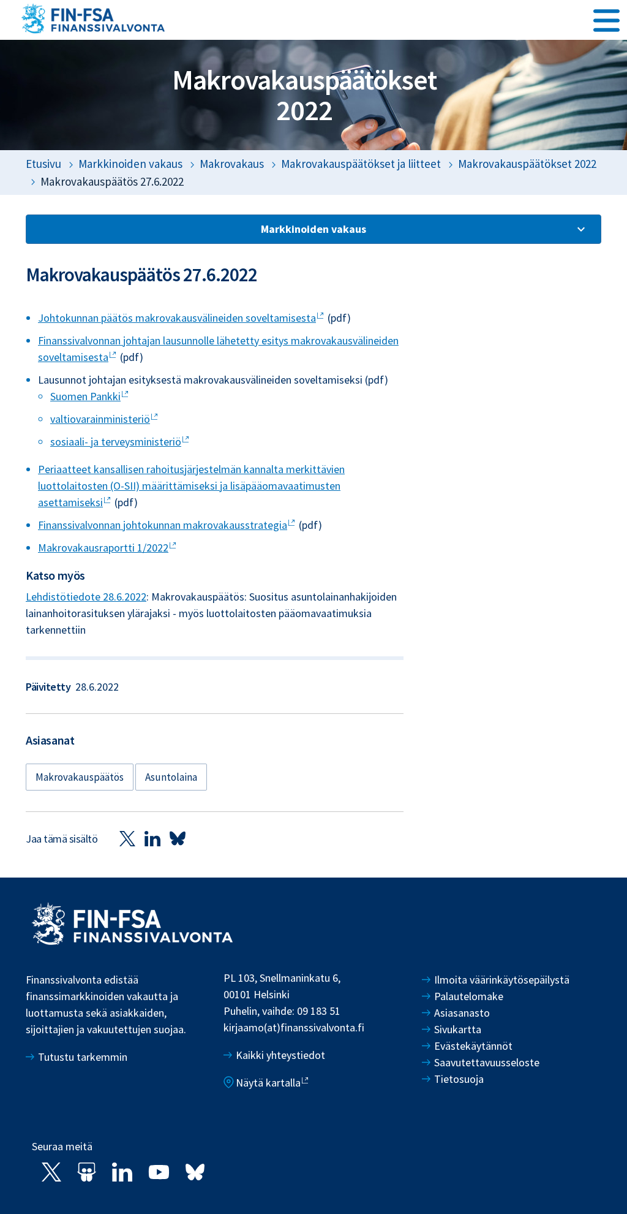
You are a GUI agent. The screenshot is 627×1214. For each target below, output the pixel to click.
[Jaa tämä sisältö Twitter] (127, 838)
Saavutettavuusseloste (486, 1062)
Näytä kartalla (268, 1083)
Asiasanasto (462, 1013)
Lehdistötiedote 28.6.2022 (86, 597)
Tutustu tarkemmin (82, 1057)
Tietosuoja (459, 1079)
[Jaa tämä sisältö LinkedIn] (152, 838)
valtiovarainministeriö (100, 419)
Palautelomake (468, 996)
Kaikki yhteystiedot (280, 1055)
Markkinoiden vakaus (130, 163)
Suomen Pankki (85, 396)
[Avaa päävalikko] (606, 19)
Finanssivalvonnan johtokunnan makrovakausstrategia (162, 525)
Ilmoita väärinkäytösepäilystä (501, 980)
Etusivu (43, 163)
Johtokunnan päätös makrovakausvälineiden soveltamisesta (177, 318)
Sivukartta (457, 1029)
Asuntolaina (171, 777)
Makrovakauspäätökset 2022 (527, 163)
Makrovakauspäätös (80, 777)
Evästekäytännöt (473, 1046)
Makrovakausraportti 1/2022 (103, 548)
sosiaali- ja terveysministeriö (115, 441)
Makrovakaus (232, 163)
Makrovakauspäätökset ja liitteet (361, 163)
